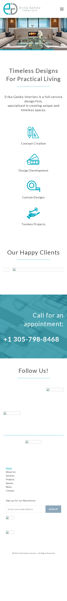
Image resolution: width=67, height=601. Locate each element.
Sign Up (53, 509)
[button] (62, 9)
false (7, 277)
